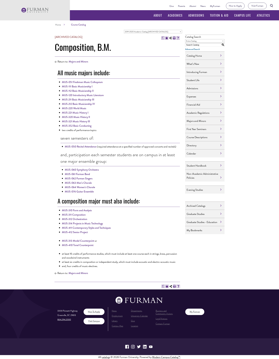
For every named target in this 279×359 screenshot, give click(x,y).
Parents (181, 6)
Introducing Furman (197, 72)
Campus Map (117, 326)
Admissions (196, 15)
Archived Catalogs (196, 206)
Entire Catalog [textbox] (191, 41)
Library (115, 320)
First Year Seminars (196, 129)
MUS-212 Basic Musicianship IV (78, 104)
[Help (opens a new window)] (178, 38)
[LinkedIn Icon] (144, 347)
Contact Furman (163, 323)
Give (171, 6)
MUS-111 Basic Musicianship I (77, 86)
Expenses (191, 96)
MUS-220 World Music (74, 108)
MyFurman (215, 6)
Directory (191, 145)
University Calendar (139, 316)
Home (58, 24)
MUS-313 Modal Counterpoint (78, 241)
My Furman (195, 311)
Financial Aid (193, 105)
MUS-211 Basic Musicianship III (78, 99)
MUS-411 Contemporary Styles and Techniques (86, 228)
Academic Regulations (198, 113)
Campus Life (242, 15)
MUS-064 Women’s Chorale (80, 187)
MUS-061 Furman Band (77, 174)
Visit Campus (94, 321)
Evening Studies (195, 190)
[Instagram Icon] (133, 347)
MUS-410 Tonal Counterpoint (77, 245)
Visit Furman (257, 6)
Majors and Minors (78, 61)
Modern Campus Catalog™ (166, 357)
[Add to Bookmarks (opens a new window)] (166, 38)
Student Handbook (196, 166)
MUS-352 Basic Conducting (76, 126)
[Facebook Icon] (127, 347)
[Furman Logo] (35, 10)
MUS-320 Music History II (76, 117)
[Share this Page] (170, 38)
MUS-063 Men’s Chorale (78, 183)
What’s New (193, 64)
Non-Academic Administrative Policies (202, 176)
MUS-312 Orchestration (74, 219)
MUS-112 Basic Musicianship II (78, 91)
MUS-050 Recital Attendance (80, 146)
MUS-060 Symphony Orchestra (82, 170)
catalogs (106, 357)
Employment (117, 316)
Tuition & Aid (219, 15)
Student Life (193, 80)
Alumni (192, 6)
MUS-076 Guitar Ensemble (79, 191)
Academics (175, 15)
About (158, 15)
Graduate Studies (195, 214)
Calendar (191, 153)
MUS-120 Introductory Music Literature (83, 95)
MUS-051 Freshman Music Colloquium (82, 82)
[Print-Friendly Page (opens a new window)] (174, 38)
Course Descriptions (197, 137)
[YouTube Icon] (150, 347)
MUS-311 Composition (74, 215)
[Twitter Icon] (139, 347)
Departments (136, 310)
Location (134, 326)
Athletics (263, 15)
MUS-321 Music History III (76, 121)
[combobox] (153, 31)
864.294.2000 (64, 319)
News (202, 6)
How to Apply (235, 6)
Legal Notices (161, 318)
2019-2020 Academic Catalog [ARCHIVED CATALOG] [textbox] (146, 31)
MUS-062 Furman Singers (78, 178)
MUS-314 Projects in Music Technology (82, 223)
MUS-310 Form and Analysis (77, 210)
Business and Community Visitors (164, 312)
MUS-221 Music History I (75, 113)
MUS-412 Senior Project (75, 232)
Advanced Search (192, 49)
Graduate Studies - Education (202, 222)
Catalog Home (194, 56)
